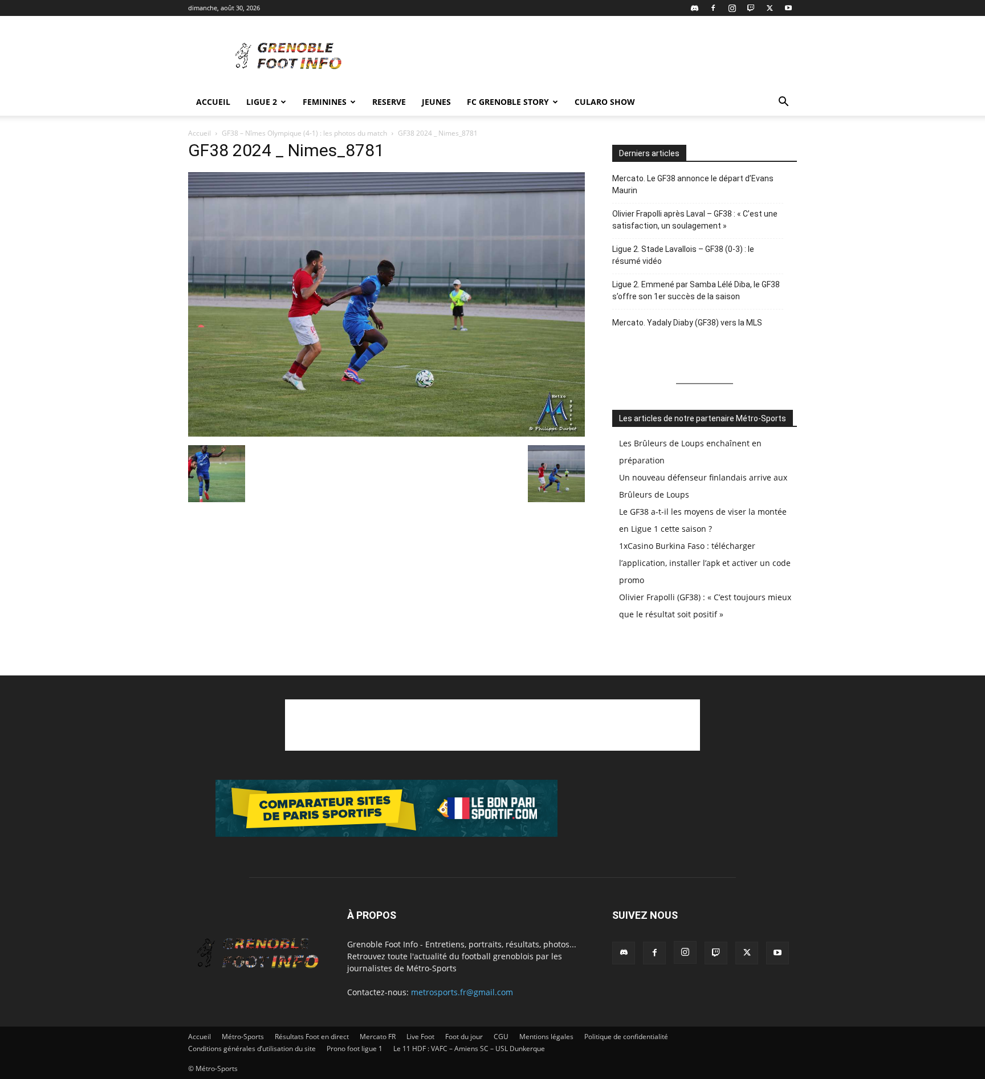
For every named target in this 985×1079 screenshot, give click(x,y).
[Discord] (694, 8)
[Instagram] (731, 8)
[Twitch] (750, 8)
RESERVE (389, 101)
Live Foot (420, 1036)
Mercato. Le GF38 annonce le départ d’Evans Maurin (693, 184)
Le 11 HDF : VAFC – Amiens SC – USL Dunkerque (469, 1048)
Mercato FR (378, 1036)
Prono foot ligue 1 (354, 1048)
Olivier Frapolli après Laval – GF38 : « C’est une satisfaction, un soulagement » (695, 219)
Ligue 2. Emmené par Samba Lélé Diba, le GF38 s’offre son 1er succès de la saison (696, 290)
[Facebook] (713, 8)
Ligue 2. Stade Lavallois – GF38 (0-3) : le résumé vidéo (683, 255)
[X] (769, 8)
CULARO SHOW (605, 101)
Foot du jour (464, 1036)
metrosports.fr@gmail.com (462, 992)
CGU (501, 1036)
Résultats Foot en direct (312, 1036)
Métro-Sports (243, 1036)
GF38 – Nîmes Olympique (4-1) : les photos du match (304, 133)
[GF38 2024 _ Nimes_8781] (386, 433)
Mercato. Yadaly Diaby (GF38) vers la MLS (687, 322)
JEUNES (436, 101)
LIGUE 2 (261, 101)
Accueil (213, 101)
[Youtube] (788, 8)
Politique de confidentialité (626, 1036)
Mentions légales (546, 1036)
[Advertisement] (589, 57)
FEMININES (325, 101)
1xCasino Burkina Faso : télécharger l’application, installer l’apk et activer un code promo (705, 562)
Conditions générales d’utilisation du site (252, 1048)
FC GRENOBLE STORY (508, 101)
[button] (783, 102)
